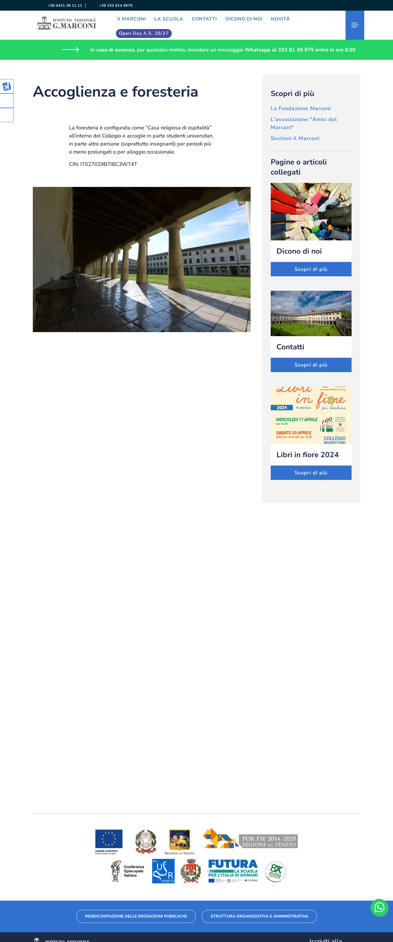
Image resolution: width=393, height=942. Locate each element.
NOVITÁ (280, 19)
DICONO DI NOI (244, 19)
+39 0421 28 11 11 (64, 5)
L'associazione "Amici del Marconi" (304, 123)
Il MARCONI (131, 19)
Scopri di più (311, 269)
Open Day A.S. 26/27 (144, 33)
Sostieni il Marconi (295, 138)
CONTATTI (204, 19)
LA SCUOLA (168, 19)
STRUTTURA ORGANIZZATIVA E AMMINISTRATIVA (259, 916)
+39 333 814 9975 (115, 5)
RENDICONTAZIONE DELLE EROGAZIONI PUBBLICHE (136, 916)
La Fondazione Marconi (301, 108)
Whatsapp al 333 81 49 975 (279, 49)
